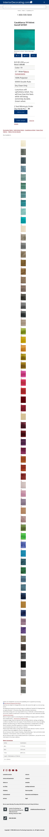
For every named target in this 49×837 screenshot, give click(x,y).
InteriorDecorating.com (16, 2)
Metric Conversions (22, 72)
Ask (34, 55)
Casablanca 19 (29, 10)
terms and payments (8, 778)
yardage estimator (30, 786)
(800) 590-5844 (12, 818)
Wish (18, 55)
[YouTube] (13, 770)
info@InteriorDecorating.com (37, 809)
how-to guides (29, 790)
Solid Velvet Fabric (19, 130)
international (6, 794)
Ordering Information (8, 715)
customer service (7, 774)
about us (5, 782)
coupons (27, 778)
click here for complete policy (20, 718)
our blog (5, 786)
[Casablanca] (24, 39)
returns (27, 774)
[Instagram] (6, 770)
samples (27, 782)
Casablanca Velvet (30, 130)
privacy (5, 798)
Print (27, 55)
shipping (5, 790)
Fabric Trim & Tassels (14, 132)
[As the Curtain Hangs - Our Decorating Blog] (16, 770)
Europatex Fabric (8, 130)
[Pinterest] (10, 770)
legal (26, 798)
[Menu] (44, 2)
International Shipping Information (12, 703)
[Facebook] (3, 770)
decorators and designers (31, 794)
